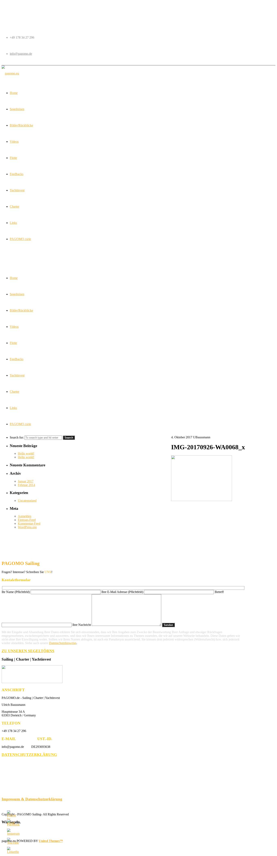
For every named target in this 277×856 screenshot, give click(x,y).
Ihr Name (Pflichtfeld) (16, 592)
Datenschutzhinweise (62, 643)
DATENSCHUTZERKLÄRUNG (29, 755)
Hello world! (26, 453)
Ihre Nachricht (82, 624)
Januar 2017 (25, 481)
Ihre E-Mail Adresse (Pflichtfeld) (122, 592)
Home (14, 278)
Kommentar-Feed (29, 523)
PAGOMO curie (20, 424)
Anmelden (24, 516)
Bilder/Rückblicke (21, 310)
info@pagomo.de (21, 53)
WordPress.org (27, 527)
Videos (14, 326)
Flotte (13, 343)
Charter (14, 391)
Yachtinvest (17, 375)
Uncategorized (27, 500)
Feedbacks (16, 359)
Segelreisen (17, 294)
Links (13, 408)
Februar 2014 (26, 485)
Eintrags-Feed (27, 520)
